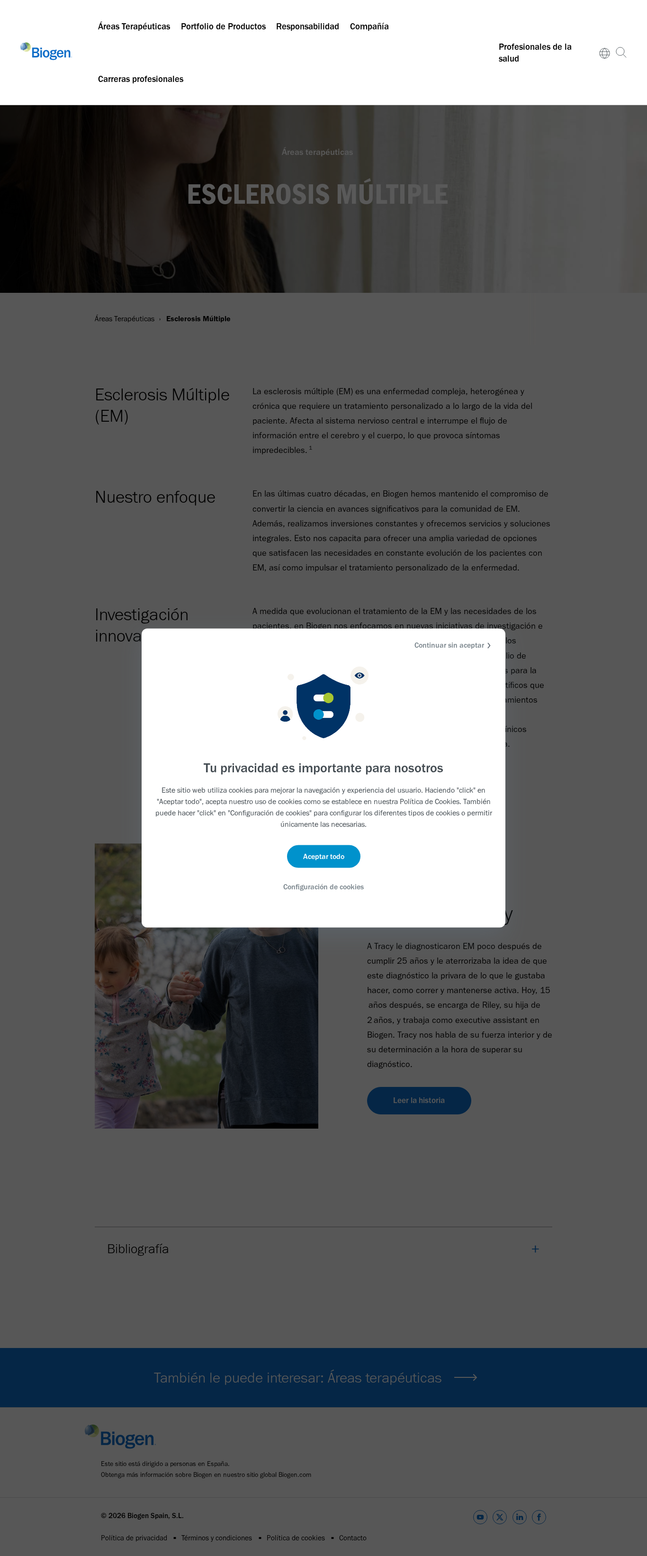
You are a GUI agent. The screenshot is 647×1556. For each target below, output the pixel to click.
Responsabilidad (307, 26)
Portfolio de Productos (223, 26)
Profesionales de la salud (535, 52)
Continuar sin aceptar (449, 645)
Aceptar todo (323, 855)
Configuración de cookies (323, 886)
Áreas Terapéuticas (134, 26)
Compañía (369, 26)
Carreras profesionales (140, 78)
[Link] (605, 52)
